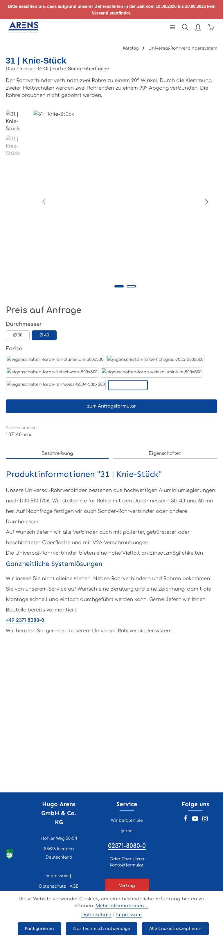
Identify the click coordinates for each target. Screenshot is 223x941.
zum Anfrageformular (111, 406)
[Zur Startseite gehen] (23, 27)
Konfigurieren (39, 928)
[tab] (57, 454)
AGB (74, 886)
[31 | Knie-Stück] (125, 202)
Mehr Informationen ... (122, 906)
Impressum (57, 876)
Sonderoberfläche (128, 385)
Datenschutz (52, 886)
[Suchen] (185, 27)
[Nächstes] (206, 202)
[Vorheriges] (44, 202)
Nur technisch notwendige (101, 928)
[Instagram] (205, 820)
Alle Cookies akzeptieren (175, 928)
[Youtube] (195, 820)
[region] (111, 202)
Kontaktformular (126, 865)
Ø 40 (44, 335)
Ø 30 (17, 335)
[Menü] (172, 27)
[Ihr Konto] (198, 27)
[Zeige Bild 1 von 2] (119, 286)
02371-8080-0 (127, 846)
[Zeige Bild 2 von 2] (131, 286)
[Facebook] (186, 820)
